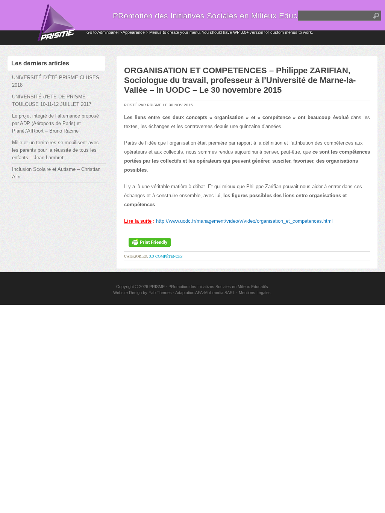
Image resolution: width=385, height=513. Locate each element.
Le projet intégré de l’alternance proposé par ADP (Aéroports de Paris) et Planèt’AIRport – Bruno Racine (55, 123)
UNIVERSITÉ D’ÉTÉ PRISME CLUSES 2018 (55, 81)
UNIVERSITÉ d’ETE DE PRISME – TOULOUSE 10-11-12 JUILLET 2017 (51, 100)
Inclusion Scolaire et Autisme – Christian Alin (56, 173)
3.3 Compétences (166, 256)
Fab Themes (160, 292)
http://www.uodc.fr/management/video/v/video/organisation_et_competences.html (244, 221)
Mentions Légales (255, 292)
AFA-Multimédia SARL (215, 292)
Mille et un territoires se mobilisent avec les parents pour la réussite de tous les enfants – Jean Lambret (55, 150)
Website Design (127, 292)
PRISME (157, 286)
